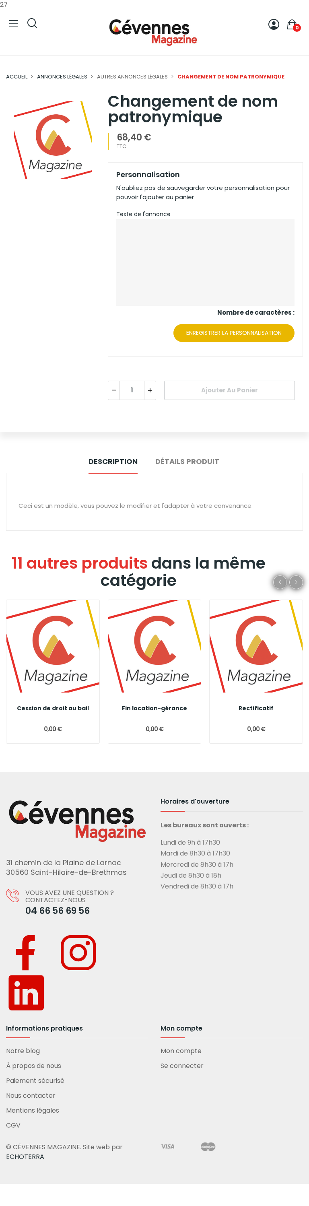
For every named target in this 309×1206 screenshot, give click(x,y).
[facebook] (26, 952)
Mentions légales (32, 1110)
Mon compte (181, 1051)
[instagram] (78, 952)
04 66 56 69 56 (57, 911)
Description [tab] (113, 461)
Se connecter (182, 1065)
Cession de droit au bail (53, 708)
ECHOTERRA (25, 1156)
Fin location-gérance (154, 708)
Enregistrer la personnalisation (234, 333)
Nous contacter (31, 1095)
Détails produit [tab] (187, 461)
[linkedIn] (26, 993)
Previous (280, 582)
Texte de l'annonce (143, 214)
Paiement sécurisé (35, 1080)
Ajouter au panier (229, 390)
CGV (13, 1125)
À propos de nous (33, 1065)
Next (296, 582)
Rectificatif (256, 708)
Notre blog (23, 1051)
